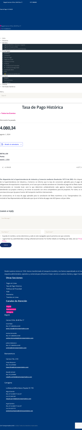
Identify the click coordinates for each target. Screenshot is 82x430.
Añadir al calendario (12, 144)
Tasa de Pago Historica (14, 286)
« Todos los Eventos (8, 113)
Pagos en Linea (11, 283)
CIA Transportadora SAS (7, 425)
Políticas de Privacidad (14, 289)
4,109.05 (7, 167)
